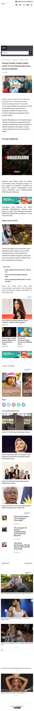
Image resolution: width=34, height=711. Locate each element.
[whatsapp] (18, 405)
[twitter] (9, 405)
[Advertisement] (17, 25)
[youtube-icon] (27, 4)
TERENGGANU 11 (19, 706)
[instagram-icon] (24, 4)
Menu (4, 48)
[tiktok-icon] (31, 4)
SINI (27, 251)
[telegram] (23, 405)
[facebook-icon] (16, 4)
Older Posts (28, 563)
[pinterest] (14, 405)
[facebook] (4, 405)
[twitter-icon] (20, 4)
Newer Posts (5, 563)
